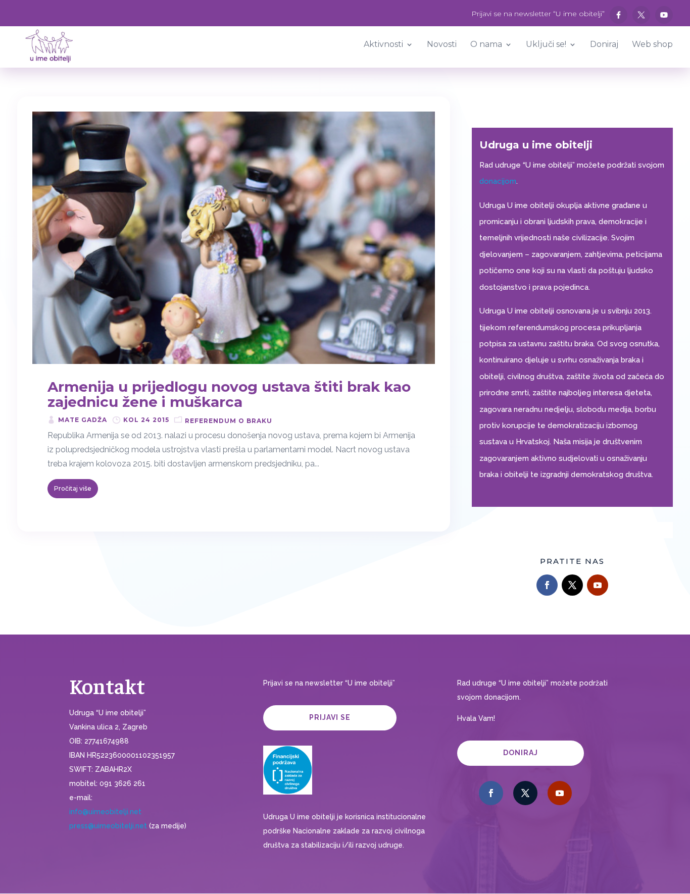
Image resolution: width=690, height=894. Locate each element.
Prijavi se (330, 717)
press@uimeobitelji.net (108, 826)
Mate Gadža (82, 420)
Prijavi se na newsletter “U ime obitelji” (538, 14)
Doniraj (520, 753)
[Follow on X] (572, 585)
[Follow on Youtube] (597, 585)
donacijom (497, 181)
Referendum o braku (228, 421)
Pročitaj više (72, 488)
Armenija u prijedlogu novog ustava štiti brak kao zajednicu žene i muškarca (229, 394)
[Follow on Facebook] (547, 585)
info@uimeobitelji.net (105, 812)
